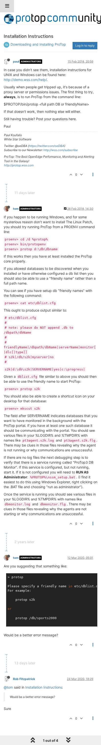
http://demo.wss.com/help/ (25, 80)
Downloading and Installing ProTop (38, 44)
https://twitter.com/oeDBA (46, 146)
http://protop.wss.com (19, 165)
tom (16, 208)
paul (16, 61)
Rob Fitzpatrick (24, 679)
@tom (8, 687)
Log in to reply (85, 45)
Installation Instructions (43, 687)
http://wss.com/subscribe (60, 150)
